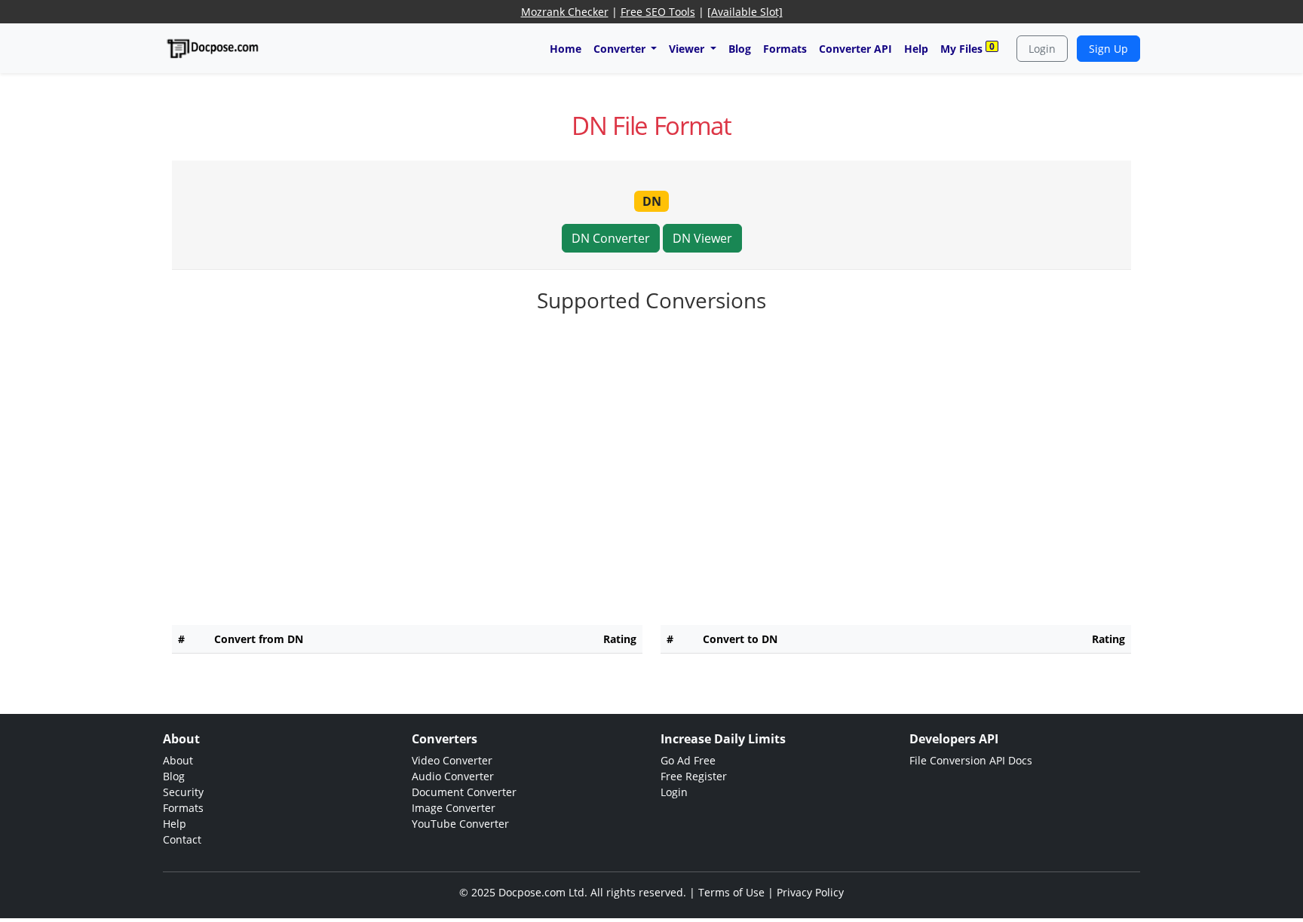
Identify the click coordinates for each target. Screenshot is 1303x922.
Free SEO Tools (658, 12)
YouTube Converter (460, 823)
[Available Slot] (745, 12)
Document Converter (464, 792)
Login (1042, 48)
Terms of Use (731, 892)
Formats (785, 48)
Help (916, 48)
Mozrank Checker (565, 12)
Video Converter (452, 760)
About (178, 760)
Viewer (688, 48)
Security (183, 792)
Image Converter (453, 808)
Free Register (694, 776)
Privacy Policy (810, 892)
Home (565, 48)
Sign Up (1108, 48)
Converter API (855, 48)
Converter (620, 48)
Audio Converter (453, 776)
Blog (739, 48)
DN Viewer (702, 238)
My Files (967, 48)
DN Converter (611, 238)
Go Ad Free (688, 760)
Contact (182, 839)
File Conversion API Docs (970, 760)
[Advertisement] (651, 365)
